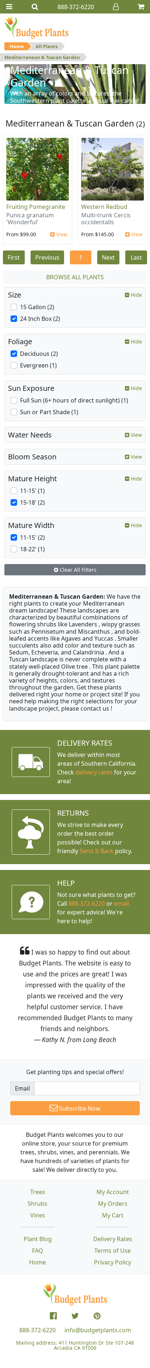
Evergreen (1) (38, 365)
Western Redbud (104, 207)
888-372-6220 (86, 903)
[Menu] (9, 7)
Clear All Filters (77, 569)
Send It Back (97, 851)
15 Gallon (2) (37, 307)
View (61, 234)
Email (22, 1088)
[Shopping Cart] (141, 7)
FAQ (37, 1251)
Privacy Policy (112, 1262)
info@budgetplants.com (97, 1330)
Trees (37, 1192)
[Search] (35, 7)
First (14, 257)
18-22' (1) (32, 549)
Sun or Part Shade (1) (49, 412)
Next (108, 257)
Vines (37, 1215)
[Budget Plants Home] (36, 27)
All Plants (47, 46)
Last (136, 257)
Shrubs (37, 1204)
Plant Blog (38, 1239)
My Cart (112, 1215)
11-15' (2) (32, 537)
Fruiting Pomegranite (35, 207)
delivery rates (93, 772)
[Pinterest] (97, 1315)
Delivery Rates (112, 1239)
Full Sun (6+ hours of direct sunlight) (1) (74, 400)
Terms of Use (112, 1251)
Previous (47, 257)
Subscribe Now (79, 1108)
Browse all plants (75, 277)
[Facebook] (53, 1315)
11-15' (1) (32, 491)
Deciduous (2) (39, 354)
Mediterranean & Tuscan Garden (42, 57)
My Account (112, 1192)
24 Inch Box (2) (40, 319)
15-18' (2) (32, 502)
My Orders (112, 1204)
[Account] (115, 7)
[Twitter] (75, 1315)
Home (17, 46)
